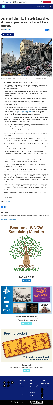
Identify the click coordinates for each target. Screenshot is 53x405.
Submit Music (22, 380)
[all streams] (51, 6)
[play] (4, 6)
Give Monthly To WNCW (26, 277)
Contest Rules (22, 394)
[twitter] (42, 394)
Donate (48, 2)
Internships (32, 392)
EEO (31, 383)
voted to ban (22, 103)
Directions (22, 386)
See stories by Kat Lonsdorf (8, 219)
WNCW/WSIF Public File (45, 383)
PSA (20, 383)
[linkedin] (42, 397)
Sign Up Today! (26, 280)
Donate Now (43, 380)
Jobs (31, 389)
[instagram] (42, 392)
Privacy (21, 391)
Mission (31, 380)
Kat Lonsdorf (8, 29)
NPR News (7, 201)
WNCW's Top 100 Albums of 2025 (26, 317)
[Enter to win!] (26, 345)
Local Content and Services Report (34, 386)
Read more (26, 370)
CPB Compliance (44, 386)
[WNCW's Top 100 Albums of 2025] (26, 300)
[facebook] (42, 389)
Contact (31, 395)
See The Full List (26, 323)
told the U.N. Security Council (25, 111)
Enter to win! (26, 365)
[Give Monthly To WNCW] (26, 249)
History (21, 389)
